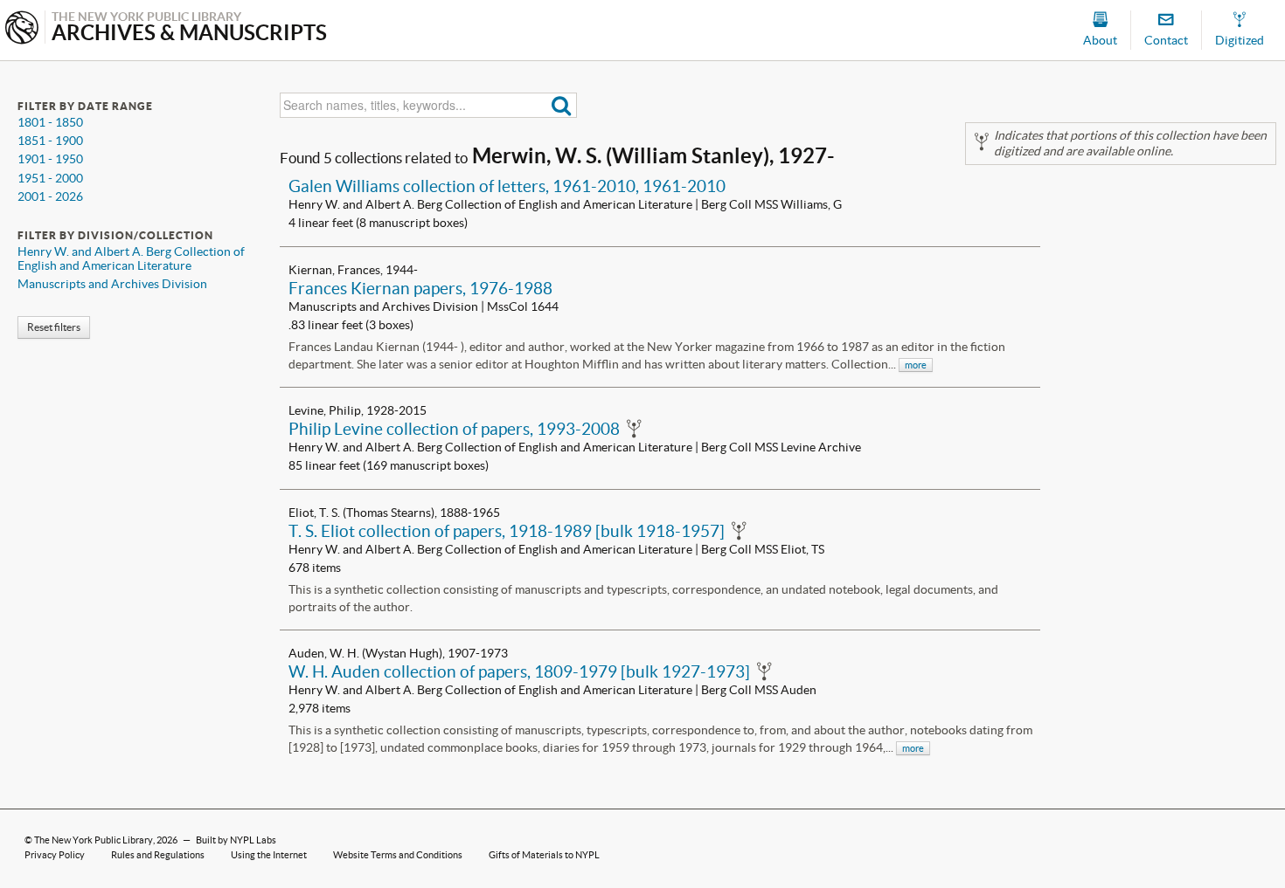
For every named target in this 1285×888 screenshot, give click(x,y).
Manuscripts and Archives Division (112, 284)
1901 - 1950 (50, 159)
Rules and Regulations (158, 855)
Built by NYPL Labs (236, 840)
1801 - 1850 (50, 122)
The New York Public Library (93, 840)
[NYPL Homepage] (21, 29)
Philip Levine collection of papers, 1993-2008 (454, 428)
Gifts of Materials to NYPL (544, 855)
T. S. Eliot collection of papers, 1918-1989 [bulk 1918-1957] (506, 530)
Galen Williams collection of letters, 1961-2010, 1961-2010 (507, 186)
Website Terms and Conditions (397, 855)
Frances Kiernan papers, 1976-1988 (420, 288)
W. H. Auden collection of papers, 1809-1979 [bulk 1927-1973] (519, 671)
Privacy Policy (54, 855)
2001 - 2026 (50, 196)
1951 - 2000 (50, 178)
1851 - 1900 (50, 141)
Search (561, 105)
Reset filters (53, 327)
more (916, 365)
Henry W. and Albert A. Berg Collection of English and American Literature (131, 258)
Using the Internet (269, 855)
